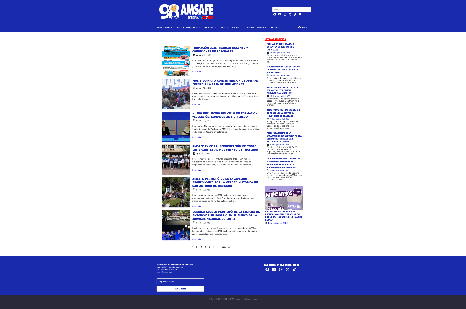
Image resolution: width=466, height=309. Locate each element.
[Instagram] (285, 14)
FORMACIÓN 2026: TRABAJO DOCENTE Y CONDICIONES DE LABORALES (220, 49)
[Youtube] (280, 14)
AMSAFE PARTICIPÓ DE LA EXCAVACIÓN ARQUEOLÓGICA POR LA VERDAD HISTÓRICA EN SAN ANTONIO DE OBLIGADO (225, 182)
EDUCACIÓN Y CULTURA (254, 27)
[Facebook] (274, 14)
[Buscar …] (291, 9)
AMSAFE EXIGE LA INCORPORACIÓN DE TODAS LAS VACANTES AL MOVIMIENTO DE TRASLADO (225, 148)
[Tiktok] (295, 14)
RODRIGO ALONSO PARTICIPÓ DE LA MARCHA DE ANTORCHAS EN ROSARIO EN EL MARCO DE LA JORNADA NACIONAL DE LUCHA (226, 215)
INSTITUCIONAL (163, 27)
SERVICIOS (274, 27)
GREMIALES (209, 27)
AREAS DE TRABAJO (229, 27)
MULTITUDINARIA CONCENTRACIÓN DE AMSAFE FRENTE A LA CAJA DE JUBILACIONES (225, 82)
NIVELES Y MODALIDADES (187, 27)
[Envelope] (300, 14)
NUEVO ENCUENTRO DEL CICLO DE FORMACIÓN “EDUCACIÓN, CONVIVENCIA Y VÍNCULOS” (224, 115)
